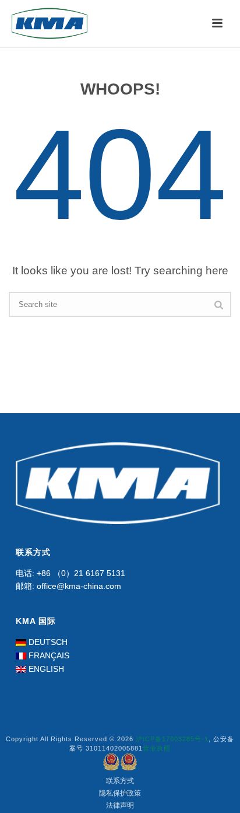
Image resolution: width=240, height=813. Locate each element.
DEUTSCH (48, 642)
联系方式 (120, 781)
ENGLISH (46, 669)
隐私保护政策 (120, 793)
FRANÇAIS (49, 655)
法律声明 (120, 805)
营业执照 (157, 748)
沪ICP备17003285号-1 (172, 738)
